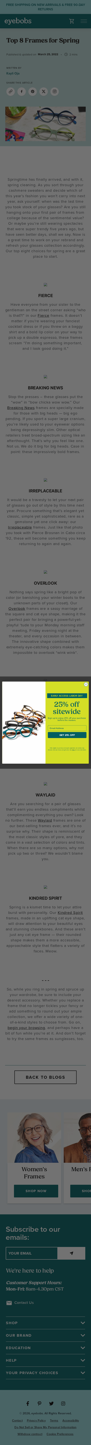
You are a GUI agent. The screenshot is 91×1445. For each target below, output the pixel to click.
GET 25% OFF (67, 735)
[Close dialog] (86, 684)
